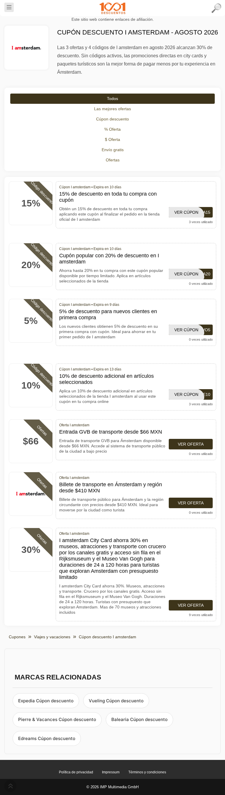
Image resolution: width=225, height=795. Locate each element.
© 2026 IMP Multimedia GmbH (112, 787)
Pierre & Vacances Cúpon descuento (57, 719)
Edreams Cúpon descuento (46, 738)
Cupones (17, 636)
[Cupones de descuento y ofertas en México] (112, 8)
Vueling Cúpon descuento (116, 700)
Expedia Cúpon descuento (46, 700)
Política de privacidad (76, 772)
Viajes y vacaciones (52, 636)
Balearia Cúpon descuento (139, 719)
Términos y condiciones (147, 772)
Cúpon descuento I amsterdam (107, 636)
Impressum (111, 772)
